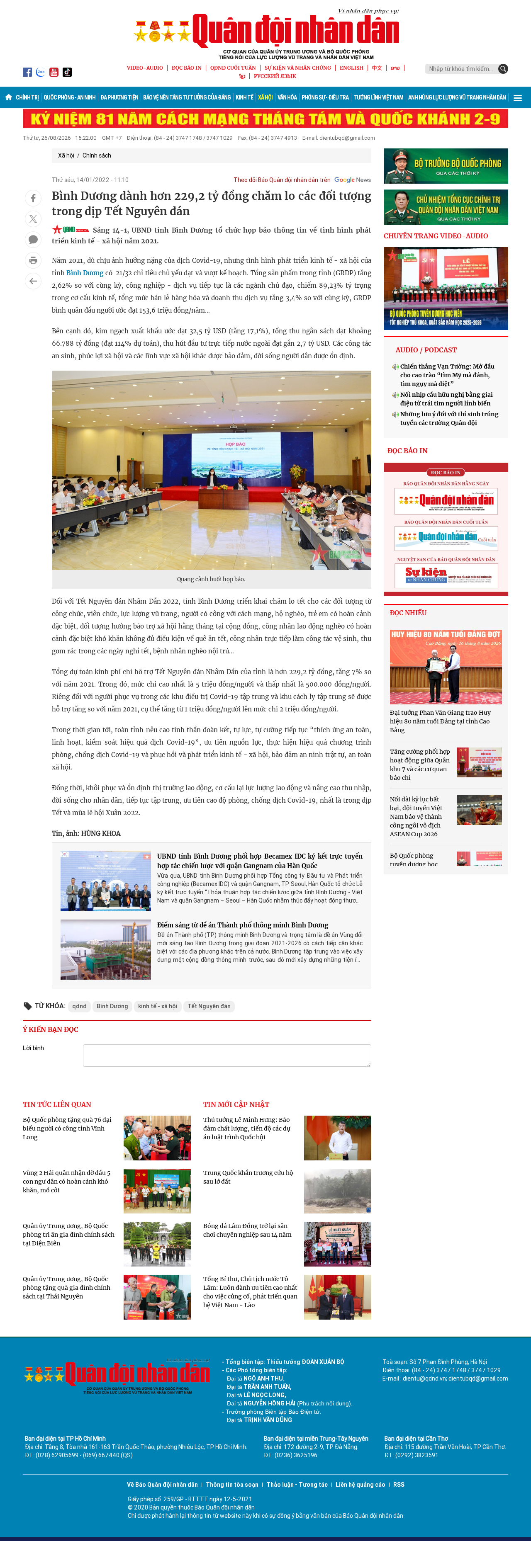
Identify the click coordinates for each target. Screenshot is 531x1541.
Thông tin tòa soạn (232, 1484)
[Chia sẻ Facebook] (33, 198)
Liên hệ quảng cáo (360, 1484)
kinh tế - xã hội (158, 1006)
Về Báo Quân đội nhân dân (162, 1484)
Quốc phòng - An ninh (69, 97)
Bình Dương (84, 273)
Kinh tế (244, 97)
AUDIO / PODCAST (426, 350)
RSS (398, 1484)
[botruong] (446, 166)
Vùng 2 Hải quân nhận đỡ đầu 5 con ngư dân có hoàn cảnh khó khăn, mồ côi (66, 1181)
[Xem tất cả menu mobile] (518, 97)
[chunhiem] (446, 207)
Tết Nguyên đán (209, 1006)
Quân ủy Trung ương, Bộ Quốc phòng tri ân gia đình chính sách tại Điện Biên (68, 1234)
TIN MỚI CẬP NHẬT (236, 1104)
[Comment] (33, 239)
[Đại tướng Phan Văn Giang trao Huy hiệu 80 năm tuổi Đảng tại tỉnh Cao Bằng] (446, 667)
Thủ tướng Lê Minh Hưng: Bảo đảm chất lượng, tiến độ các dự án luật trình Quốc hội (246, 1128)
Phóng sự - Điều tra (325, 97)
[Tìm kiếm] (503, 69)
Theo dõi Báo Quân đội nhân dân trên (282, 180)
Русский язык (275, 76)
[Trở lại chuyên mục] (33, 281)
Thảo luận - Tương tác (297, 1484)
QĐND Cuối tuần (233, 68)
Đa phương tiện (119, 97)
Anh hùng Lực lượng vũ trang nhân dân (457, 97)
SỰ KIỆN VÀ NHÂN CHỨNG (298, 68)
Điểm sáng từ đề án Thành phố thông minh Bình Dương (242, 925)
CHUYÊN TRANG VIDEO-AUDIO (436, 236)
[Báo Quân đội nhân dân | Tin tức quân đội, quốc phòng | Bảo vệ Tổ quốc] (265, 34)
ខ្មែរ (242, 76)
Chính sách (97, 155)
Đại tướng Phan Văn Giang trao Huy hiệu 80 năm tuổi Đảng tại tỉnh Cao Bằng (440, 721)
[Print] (33, 260)
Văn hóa (287, 97)
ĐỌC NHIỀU (408, 613)
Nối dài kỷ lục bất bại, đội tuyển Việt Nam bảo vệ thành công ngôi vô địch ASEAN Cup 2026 (416, 817)
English (351, 68)
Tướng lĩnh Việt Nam (378, 97)
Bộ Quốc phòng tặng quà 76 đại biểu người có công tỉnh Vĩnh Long (67, 1128)
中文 (377, 68)
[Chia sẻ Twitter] (33, 219)
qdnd (79, 1006)
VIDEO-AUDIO (145, 68)
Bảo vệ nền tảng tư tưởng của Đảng (187, 97)
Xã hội (265, 97)
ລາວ (395, 68)
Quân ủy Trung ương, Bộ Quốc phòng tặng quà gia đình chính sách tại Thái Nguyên (66, 1287)
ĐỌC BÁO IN (187, 68)
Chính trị (27, 97)
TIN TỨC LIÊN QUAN (57, 1104)
